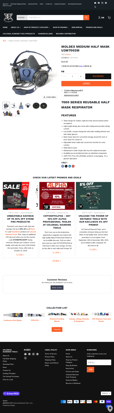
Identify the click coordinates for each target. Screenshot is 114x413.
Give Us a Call (7, 5)
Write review (57, 287)
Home (5, 27)
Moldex (67, 54)
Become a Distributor (66, 34)
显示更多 (56, 261)
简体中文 (105, 393)
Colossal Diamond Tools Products (19, 34)
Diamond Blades (45, 34)
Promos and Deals (94, 27)
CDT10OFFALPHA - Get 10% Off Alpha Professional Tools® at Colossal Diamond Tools (57, 222)
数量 (62, 71)
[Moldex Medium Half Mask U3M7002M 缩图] (6, 105)
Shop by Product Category (36, 27)
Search (5, 401)
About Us (5, 4)
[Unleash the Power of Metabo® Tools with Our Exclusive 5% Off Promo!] (93, 196)
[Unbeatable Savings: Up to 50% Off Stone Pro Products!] (20, 196)
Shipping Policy (50, 360)
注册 (90, 369)
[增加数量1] (81, 76)
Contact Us (49, 4)
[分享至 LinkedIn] (69, 166)
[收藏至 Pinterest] (73, 166)
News (41, 4)
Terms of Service (51, 354)
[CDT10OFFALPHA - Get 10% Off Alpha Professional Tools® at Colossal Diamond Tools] (57, 196)
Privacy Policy (50, 357)
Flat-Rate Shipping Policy (18, 4)
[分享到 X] (66, 166)
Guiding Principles (60, 4)
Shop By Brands (60, 27)
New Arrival (77, 27)
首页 (4, 41)
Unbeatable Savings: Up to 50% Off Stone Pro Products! (20, 219)
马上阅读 (19, 255)
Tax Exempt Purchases (75, 4)
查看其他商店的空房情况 (71, 95)
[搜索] (86, 17)
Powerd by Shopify (9, 405)
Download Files (33, 4)
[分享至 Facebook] (62, 166)
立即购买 (86, 83)
